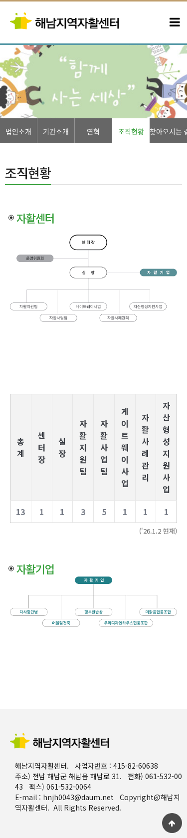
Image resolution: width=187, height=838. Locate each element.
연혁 (93, 131)
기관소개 (56, 131)
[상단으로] (172, 823)
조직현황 (131, 131)
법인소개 (18, 131)
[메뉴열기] (174, 22)
